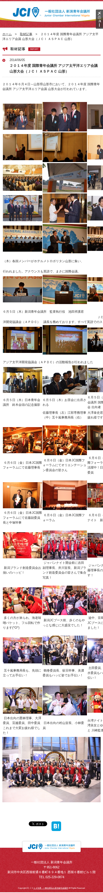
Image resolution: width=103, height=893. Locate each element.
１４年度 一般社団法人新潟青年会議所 (51, 888)
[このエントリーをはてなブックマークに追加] (56, 828)
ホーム (7, 34)
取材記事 (26, 34)
